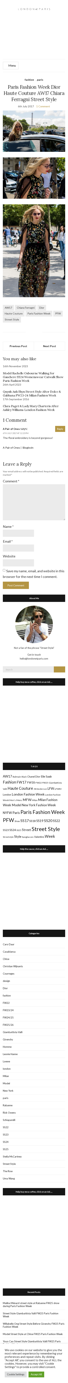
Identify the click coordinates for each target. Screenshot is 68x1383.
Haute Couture (14, 313)
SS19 (39, 821)
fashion (29, 79)
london (7, 1068)
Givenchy (8, 1039)
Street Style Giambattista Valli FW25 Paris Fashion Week (30, 1315)
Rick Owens (9, 1112)
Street (26, 830)
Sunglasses (28, 837)
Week (50, 836)
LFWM (58, 788)
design (6, 980)
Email (8, 541)
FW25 (45, 782)
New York (8, 1090)
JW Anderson (40, 789)
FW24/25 (8, 1017)
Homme (7, 1046)
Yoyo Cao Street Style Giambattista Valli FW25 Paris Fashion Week (32, 1343)
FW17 (21, 782)
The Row (8, 1171)
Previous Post (18, 346)
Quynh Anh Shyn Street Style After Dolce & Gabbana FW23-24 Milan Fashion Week (32, 393)
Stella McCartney (12, 1156)
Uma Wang (9, 1178)
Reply (60, 428)
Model (16, 805)
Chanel (31, 776)
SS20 (48, 820)
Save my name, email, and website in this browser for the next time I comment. (33, 573)
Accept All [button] (36, 1374)
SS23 (6, 830)
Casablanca (9, 951)
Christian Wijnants (13, 966)
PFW (58, 313)
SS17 (24, 820)
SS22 (56, 821)
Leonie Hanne (10, 1054)
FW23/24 (8, 1010)
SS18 (32, 821)
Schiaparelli (9, 1119)
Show (17, 821)
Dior (41, 307)
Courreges (8, 973)
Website (9, 556)
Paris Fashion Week (38, 313)
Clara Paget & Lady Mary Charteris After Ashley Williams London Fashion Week (31, 408)
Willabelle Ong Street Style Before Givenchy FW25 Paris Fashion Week (33, 1325)
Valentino (39, 836)
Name (8, 526)
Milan (35, 800)
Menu (12, 65)
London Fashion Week (28, 794)
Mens (19, 800)
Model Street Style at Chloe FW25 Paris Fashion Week (33, 1334)
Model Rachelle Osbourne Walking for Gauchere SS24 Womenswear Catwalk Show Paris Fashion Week (33, 377)
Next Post (49, 346)
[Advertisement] (34, 39)
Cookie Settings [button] (15, 1374)
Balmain (17, 776)
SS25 (18, 830)
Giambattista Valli (12, 1032)
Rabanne (7, 1105)
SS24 (12, 830)
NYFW (7, 813)
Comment (11, 481)
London (7, 794)
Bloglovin (27, 447)
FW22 (39, 782)
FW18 (31, 782)
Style (17, 837)
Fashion (9, 782)
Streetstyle (8, 837)
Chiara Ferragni (26, 307)
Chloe (6, 958)
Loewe (6, 1061)
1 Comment (43, 106)
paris (40, 79)
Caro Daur (8, 944)
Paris (16, 813)
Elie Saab (46, 776)
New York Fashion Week (39, 805)
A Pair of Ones (11, 428)
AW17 (8, 307)
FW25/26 (8, 1024)
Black (24, 776)
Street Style (12, 319)
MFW (27, 800)
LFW (51, 788)
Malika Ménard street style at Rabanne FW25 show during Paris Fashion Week (31, 1305)
